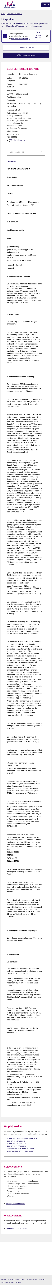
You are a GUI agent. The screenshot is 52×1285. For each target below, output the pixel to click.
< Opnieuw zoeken (26, 47)
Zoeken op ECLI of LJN (16, 1143)
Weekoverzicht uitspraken (16, 1228)
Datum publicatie (11, 85)
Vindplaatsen (12, 131)
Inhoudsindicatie (14, 110)
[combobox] (26, 151)
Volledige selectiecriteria (15, 1204)
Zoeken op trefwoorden (16, 1141)
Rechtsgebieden (14, 97)
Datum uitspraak (11, 79)
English (3, 1279)
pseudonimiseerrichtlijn (20, 39)
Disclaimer (18, 1282)
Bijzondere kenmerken (11, 104)
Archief (11, 1282)
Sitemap (10, 1279)
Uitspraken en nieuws (14, 14)
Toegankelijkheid (32, 1279)
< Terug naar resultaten (26, 55)
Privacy (16, 1279)
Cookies (22, 1279)
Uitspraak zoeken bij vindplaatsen (20, 1151)
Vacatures (4, 1282)
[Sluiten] (47, 36)
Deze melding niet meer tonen (37, 36)
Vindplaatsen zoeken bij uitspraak (20, 1148)
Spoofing (42, 1279)
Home (3, 14)
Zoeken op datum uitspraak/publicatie (22, 1138)
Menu (45, 5)
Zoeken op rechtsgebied (16, 1146)
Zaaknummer (12, 91)
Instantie (10, 74)
